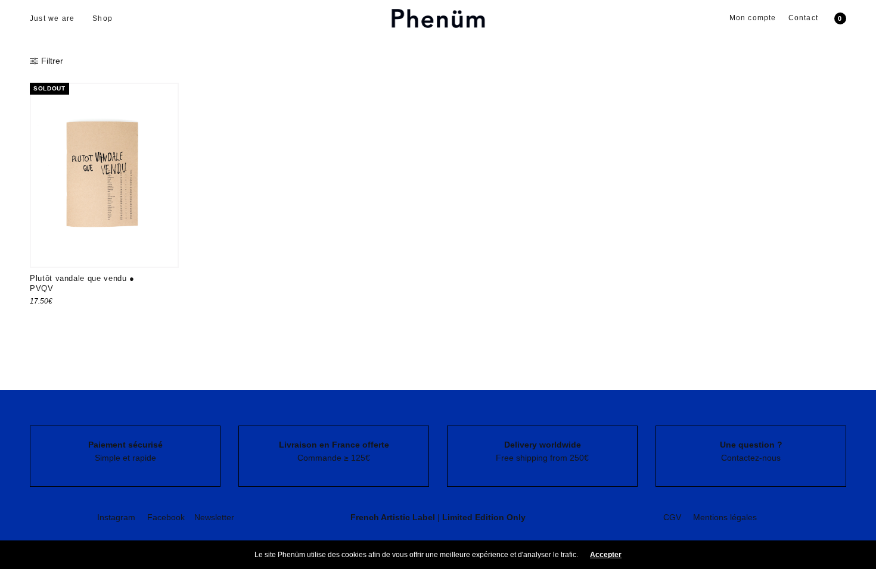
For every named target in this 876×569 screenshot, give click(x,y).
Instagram (116, 517)
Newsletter (214, 517)
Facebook (166, 517)
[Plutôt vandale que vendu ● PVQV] (104, 175)
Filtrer (52, 61)
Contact (803, 18)
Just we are (52, 18)
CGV (672, 517)
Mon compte (752, 18)
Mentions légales (725, 517)
